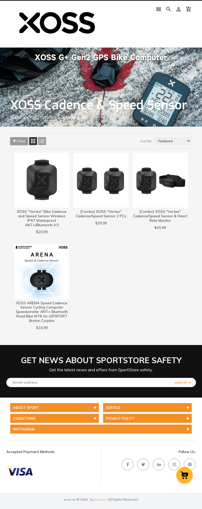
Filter (21, 141)
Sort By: (146, 141)
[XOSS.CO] (19, 471)
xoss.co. (100, 499)
